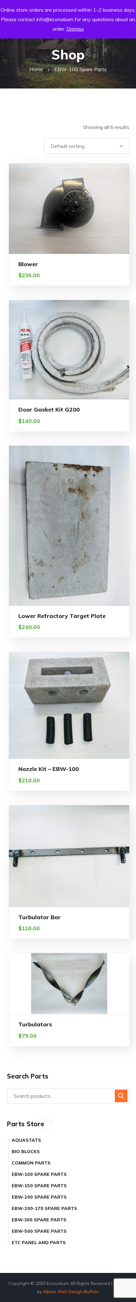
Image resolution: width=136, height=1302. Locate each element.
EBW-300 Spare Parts (39, 1220)
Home (36, 69)
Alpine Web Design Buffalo (71, 1291)
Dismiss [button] (75, 29)
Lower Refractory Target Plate (62, 616)
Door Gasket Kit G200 (49, 409)
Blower (28, 264)
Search (121, 1096)
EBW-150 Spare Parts (39, 1186)
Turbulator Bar (39, 917)
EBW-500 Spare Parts (39, 1231)
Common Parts (31, 1163)
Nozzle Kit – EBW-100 (48, 769)
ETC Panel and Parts (39, 1242)
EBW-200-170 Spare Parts (44, 1208)
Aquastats (26, 1140)
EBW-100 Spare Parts (39, 1174)
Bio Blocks (26, 1151)
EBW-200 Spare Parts (39, 1197)
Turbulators (35, 1024)
